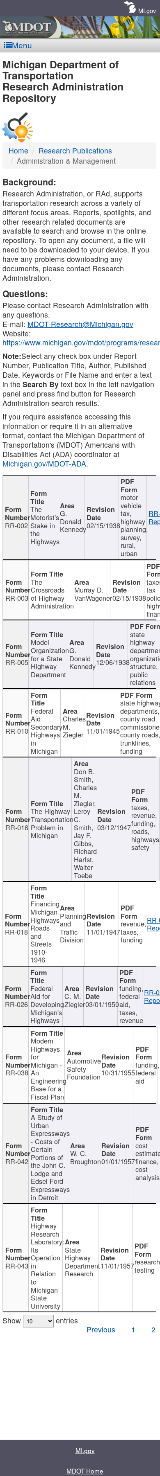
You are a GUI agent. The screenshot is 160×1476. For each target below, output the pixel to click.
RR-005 (16, 662)
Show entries (40, 1320)
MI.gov (147, 10)
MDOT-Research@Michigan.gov (80, 324)
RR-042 (16, 1161)
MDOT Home (84, 1470)
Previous (101, 1329)
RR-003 (16, 598)
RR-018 (16, 932)
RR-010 (16, 731)
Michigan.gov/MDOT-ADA (44, 463)
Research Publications (75, 150)
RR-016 (16, 827)
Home (18, 150)
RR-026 (16, 1004)
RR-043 (16, 1266)
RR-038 (16, 1072)
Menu (22, 44)
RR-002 (16, 525)
